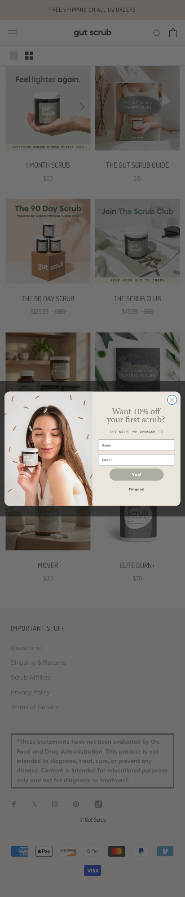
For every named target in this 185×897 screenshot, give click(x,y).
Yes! (136, 474)
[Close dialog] (172, 399)
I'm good (136, 489)
